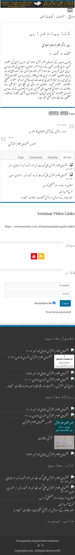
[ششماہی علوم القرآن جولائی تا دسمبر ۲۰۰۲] (72, 350)
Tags (21, 156)
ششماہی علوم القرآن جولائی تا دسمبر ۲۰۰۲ (47, 350)
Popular (53, 156)
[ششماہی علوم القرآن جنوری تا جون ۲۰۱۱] (72, 378)
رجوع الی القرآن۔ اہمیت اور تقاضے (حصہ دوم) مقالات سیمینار (40, 385)
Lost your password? (58, 311)
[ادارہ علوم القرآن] (37, 4)
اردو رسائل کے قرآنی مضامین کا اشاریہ (48, 127)
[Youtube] (34, 256)
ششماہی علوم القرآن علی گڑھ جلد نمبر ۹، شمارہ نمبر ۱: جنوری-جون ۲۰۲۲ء (41, 176)
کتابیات (54, 113)
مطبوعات (60, 16)
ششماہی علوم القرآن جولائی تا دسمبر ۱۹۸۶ (47, 372)
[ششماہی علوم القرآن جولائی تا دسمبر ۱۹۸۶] (72, 372)
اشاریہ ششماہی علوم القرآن (22, 140)
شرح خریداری (66, 190)
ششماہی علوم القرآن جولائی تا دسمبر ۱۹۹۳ (47, 453)
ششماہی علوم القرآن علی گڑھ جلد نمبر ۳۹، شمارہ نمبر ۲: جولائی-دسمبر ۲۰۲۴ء (40, 166)
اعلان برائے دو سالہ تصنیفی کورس (58, 184)
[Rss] (41, 256)
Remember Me (44, 302)
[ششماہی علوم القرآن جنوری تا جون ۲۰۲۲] (64, 361)
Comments (35, 156)
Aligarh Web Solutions (45, 540)
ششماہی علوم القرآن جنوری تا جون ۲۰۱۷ (47, 415)
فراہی (64, 113)
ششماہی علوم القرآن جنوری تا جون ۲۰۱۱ (47, 379)
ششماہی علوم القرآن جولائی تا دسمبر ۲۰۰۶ (47, 409)
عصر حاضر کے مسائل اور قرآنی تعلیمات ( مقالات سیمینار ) (47, 197)
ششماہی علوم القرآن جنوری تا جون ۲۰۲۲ (30, 356)
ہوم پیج (71, 16)
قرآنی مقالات (45, 437)
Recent (67, 156)
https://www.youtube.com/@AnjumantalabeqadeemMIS (40, 225)
